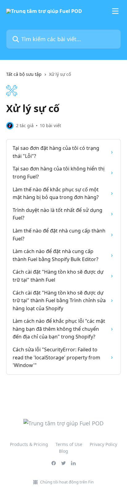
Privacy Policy (103, 444)
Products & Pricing (29, 444)
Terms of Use (68, 444)
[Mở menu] (115, 11)
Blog (63, 451)
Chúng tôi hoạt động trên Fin (67, 482)
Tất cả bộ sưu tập (24, 74)
